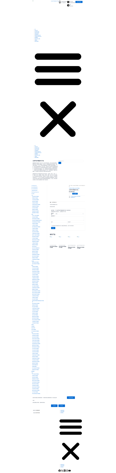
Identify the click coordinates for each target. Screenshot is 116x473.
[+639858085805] (60, 2)
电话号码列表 (37, 412)
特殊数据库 (36, 150)
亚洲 (71, 185)
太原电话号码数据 (75, 185)
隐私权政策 (62, 410)
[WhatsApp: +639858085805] (68, 2)
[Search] (59, 163)
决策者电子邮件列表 (38, 36)
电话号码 (36, 30)
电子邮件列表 (37, 31)
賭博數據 (36, 37)
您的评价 (53, 215)
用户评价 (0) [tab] (54, 202)
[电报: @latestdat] (68, 5)
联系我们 (62, 412)
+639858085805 (64, 1)
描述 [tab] (50, 202)
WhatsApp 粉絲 (37, 38)
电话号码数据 (77, 188)
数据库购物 (36, 41)
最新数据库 (38, 410)
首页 (69, 185)
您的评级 (52, 214)
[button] (58, 94)
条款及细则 (62, 411)
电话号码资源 (37, 32)
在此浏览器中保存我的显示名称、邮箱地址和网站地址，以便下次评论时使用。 (63, 225)
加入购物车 (75, 193)
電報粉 (36, 156)
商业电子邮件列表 (38, 35)
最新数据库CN (73, 197)
